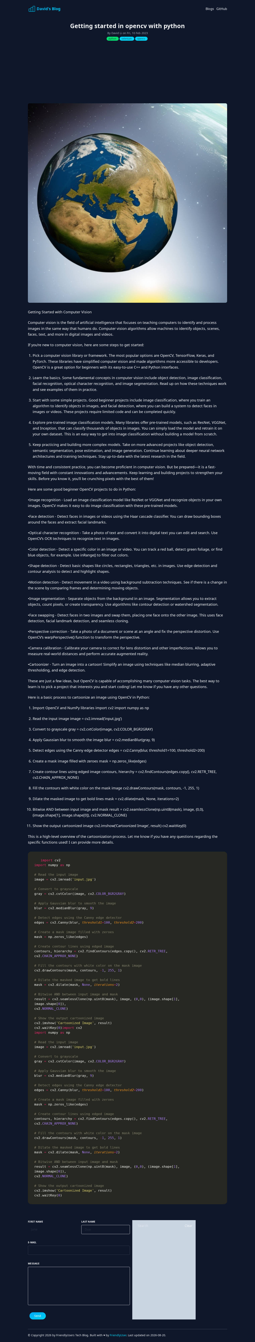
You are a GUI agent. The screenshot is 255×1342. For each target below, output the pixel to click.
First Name (35, 1221)
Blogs (210, 9)
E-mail (32, 1242)
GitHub (221, 9)
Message (33, 1263)
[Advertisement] (127, 73)
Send (37, 1316)
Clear (188, 1226)
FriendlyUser (118, 1335)
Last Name (88, 1221)
